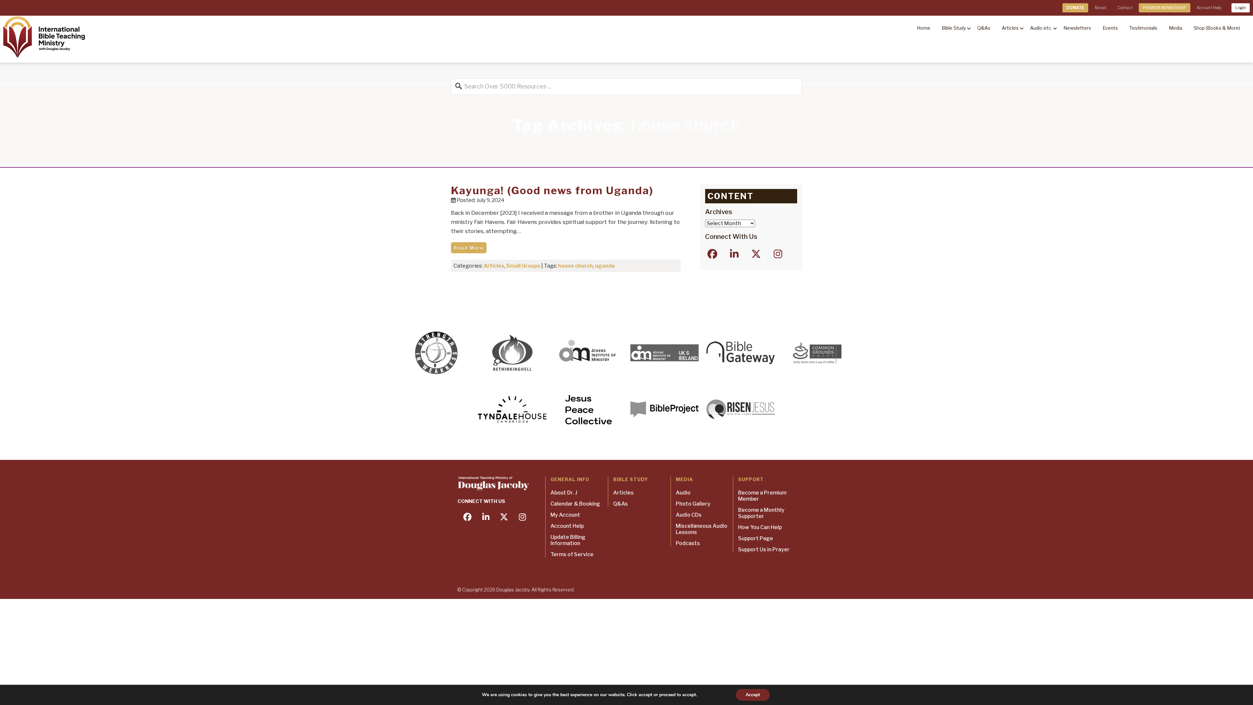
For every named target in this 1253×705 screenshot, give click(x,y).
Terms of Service (572, 554)
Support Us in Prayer (764, 549)
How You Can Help (760, 527)
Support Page (755, 538)
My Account (565, 515)
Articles (494, 266)
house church (575, 266)
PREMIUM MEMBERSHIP (1164, 7)
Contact (1125, 7)
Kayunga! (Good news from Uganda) (552, 190)
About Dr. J (563, 493)
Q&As (620, 504)
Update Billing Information (567, 540)
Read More (469, 247)
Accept (753, 695)
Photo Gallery (693, 504)
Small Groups (523, 266)
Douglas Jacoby (513, 589)
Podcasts (688, 543)
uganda (605, 266)
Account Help (1209, 7)
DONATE (1075, 7)
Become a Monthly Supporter (761, 513)
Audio (683, 493)
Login (1240, 7)
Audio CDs (689, 515)
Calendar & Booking (575, 504)
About (1100, 7)
